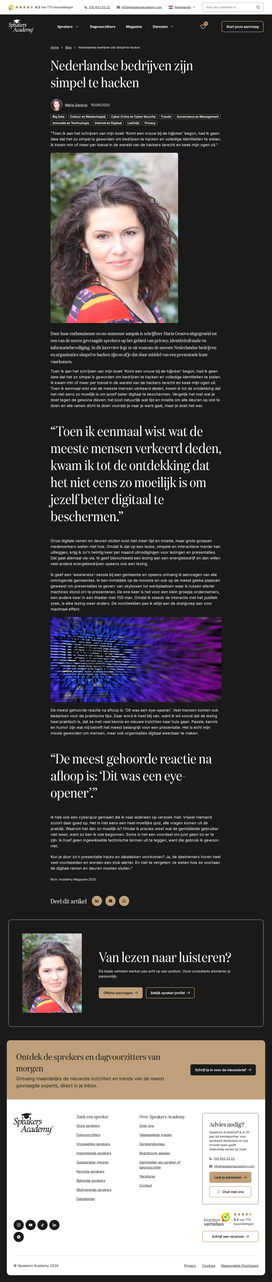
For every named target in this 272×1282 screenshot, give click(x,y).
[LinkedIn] (54, 1225)
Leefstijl (133, 123)
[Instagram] (19, 1225)
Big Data (58, 116)
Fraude (166, 116)
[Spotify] (19, 1237)
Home (55, 47)
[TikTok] (42, 1225)
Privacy (150, 123)
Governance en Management (198, 116)
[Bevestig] (258, 7)
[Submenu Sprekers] (76, 26)
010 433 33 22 (99, 7)
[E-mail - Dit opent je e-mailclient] (110, 901)
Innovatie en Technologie (70, 123)
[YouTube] (31, 1225)
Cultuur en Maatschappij (88, 116)
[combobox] (228, 7)
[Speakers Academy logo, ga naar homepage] (21, 26)
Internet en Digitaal (108, 123)
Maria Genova (76, 105)
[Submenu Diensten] (172, 26)
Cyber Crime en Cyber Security (133, 116)
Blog (68, 47)
